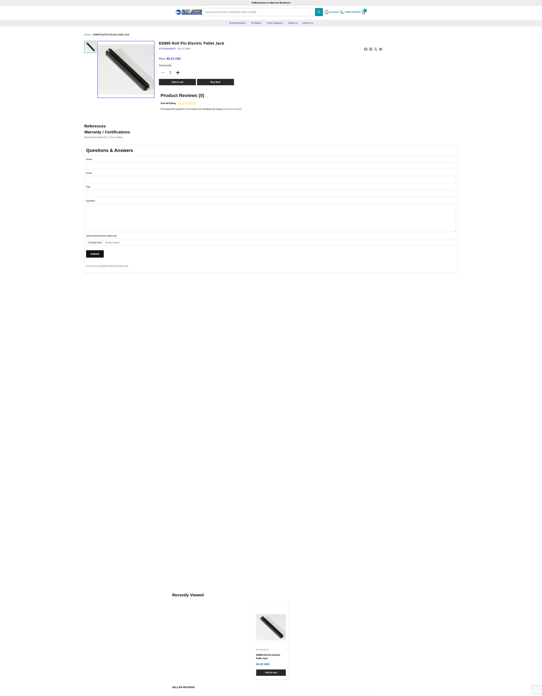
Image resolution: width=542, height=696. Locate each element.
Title (88, 187)
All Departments (237, 23)
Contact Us (307, 23)
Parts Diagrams (274, 23)
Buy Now (215, 82)
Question (90, 201)
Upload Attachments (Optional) (101, 236)
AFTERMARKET (167, 49)
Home (87, 34)
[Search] (319, 12)
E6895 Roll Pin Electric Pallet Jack (111, 34)
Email (89, 173)
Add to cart (177, 82)
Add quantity (165, 65)
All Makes (256, 23)
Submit (95, 253)
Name (89, 159)
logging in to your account (228, 109)
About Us (293, 23)
